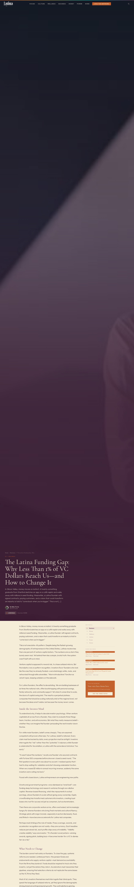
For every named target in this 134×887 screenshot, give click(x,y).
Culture (41, 4)
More (87, 4)
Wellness (52, 4)
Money (71, 4)
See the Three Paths (100, 693)
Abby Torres (15, 607)
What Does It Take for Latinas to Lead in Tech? (97, 654)
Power (79, 4)
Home (6, 552)
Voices (32, 4)
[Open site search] (128, 3)
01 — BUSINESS (10, 556)
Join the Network (101, 4)
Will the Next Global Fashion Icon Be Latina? (97, 662)
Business (62, 4)
